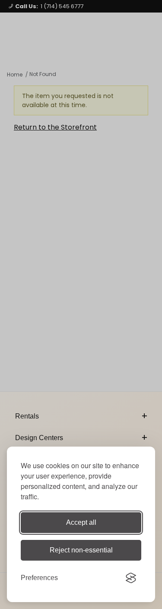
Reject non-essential (81, 550)
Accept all (81, 522)
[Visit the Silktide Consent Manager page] (131, 578)
